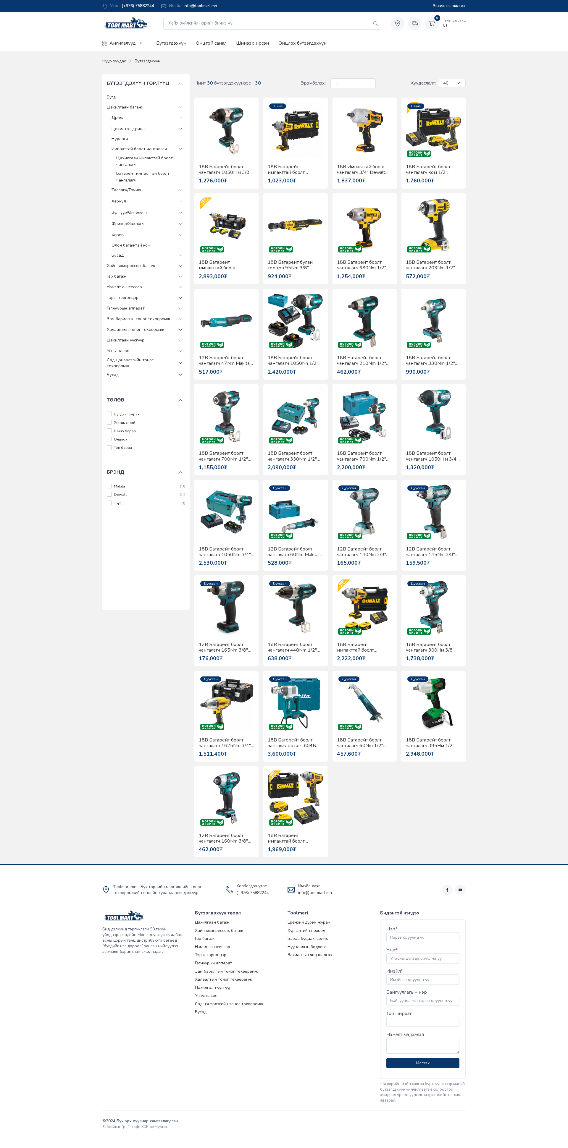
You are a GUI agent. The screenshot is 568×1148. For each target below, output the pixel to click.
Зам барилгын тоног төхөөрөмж (138, 319)
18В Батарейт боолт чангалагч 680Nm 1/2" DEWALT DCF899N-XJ (361, 265)
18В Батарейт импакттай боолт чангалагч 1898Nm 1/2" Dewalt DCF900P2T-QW (364, 647)
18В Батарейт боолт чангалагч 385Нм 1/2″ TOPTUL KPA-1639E (430, 743)
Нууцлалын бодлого (307, 947)
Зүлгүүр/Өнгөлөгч (129, 212)
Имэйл (394, 971)
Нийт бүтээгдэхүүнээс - (227, 83)
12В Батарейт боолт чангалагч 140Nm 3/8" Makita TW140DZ (361, 552)
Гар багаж (116, 276)
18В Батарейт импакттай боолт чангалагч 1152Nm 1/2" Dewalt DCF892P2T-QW (295, 838)
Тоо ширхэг (399, 1013)
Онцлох (121, 439)
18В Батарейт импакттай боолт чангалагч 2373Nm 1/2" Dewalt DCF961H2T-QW (226, 265)
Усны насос (118, 351)
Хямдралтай (124, 422)
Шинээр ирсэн (252, 43)
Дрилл (118, 117)
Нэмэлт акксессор (124, 287)
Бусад (118, 255)
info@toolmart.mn (200, 6)
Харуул (119, 201)
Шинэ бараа (125, 430)
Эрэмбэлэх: (313, 83)
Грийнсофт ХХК (135, 1126)
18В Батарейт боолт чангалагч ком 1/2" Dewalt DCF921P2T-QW (433, 169)
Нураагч (120, 139)
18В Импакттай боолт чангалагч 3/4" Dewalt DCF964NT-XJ (361, 169)
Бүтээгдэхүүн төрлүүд (138, 83)
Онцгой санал (211, 43)
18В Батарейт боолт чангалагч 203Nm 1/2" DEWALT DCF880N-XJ (430, 265)
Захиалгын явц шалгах (310, 955)
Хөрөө (118, 234)
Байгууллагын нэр (406, 992)
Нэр (391, 929)
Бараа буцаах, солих (308, 938)
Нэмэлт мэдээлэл (405, 1034)
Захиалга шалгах (449, 6)
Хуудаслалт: (423, 83)
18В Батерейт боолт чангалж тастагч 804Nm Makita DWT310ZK (294, 743)
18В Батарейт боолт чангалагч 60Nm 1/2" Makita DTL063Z (360, 743)
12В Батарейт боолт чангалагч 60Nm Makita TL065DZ (293, 552)
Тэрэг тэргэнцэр (122, 297)
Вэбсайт (109, 1126)
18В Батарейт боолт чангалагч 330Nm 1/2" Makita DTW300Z (430, 360)
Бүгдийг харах (127, 414)
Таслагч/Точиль (127, 189)
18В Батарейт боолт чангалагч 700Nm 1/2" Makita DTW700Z (223, 456)
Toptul (119, 503)
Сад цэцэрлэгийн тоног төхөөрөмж (130, 362)
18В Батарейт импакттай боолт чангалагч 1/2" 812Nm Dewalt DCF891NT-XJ (292, 169)
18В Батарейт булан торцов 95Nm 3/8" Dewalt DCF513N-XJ (290, 265)
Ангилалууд (122, 43)
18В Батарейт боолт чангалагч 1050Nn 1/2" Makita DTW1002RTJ (293, 360)
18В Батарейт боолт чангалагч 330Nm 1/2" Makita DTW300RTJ (292, 456)
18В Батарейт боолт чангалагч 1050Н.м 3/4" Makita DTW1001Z (432, 456)
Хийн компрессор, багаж (131, 265)
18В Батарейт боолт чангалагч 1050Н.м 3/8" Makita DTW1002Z (225, 169)
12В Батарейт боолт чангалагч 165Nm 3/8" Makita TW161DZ (223, 647)
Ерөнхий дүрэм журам (309, 922)
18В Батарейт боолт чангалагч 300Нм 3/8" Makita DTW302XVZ (430, 647)
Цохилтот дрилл (128, 128)
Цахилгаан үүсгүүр (125, 340)
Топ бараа (123, 447)
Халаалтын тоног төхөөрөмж (135, 329)
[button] (180, 107)
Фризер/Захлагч (128, 223)
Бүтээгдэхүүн (171, 43)
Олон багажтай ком (131, 245)
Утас (392, 950)
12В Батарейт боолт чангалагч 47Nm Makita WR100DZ (224, 360)
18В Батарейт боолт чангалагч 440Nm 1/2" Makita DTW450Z (292, 647)
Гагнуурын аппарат (126, 308)
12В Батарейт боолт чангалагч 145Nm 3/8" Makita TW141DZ (430, 552)
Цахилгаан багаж (124, 107)
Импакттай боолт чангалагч (139, 148)
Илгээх (423, 1063)
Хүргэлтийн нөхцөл (306, 930)
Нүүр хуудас (114, 61)
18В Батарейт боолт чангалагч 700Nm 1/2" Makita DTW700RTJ (361, 456)
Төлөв (115, 400)
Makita (119, 486)
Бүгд (111, 97)
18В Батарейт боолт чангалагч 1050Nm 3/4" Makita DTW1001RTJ (225, 552)
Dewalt (120, 494)
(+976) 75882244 (138, 6)
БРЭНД (115, 472)
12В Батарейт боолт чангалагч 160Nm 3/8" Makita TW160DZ (223, 838)
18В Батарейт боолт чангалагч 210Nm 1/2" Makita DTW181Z (361, 360)
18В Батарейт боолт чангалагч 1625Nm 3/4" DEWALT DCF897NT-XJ (225, 743)
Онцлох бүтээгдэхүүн (302, 43)
